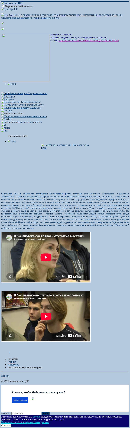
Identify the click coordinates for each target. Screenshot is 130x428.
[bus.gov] (6, 110)
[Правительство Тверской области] (20, 102)
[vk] (3, 125)
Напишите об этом (20, 400)
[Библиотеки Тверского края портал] (21, 122)
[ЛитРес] (6, 119)
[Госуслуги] (8, 96)
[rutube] (5, 127)
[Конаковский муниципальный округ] (22, 105)
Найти (45, 413)
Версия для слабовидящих (19, 6)
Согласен (6, 425)
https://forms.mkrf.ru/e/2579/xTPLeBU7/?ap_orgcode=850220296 (89, 40)
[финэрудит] (8, 99)
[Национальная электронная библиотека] (24, 116)
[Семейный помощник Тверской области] (24, 93)
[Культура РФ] (9, 9)
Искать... (6, 413)
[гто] (4, 130)
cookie (36, 416)
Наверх (5, 375)
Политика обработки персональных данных (25, 422)
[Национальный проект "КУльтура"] (21, 107)
